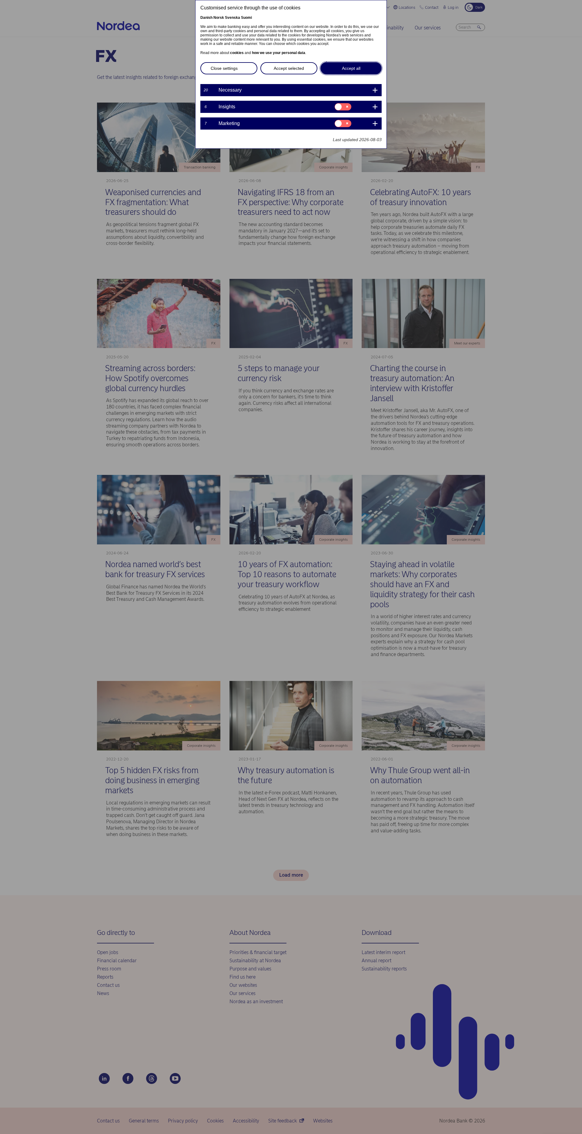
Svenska (232, 17)
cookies (237, 53)
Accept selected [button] (289, 68)
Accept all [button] (351, 68)
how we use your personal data (278, 53)
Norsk (218, 17)
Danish (206, 17)
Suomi (246, 17)
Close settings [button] (224, 68)
